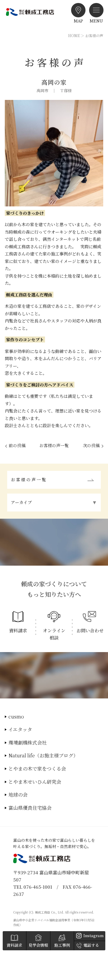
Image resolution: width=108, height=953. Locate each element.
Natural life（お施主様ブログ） (43, 755)
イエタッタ (20, 729)
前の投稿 (17, 445)
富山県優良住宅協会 (30, 807)
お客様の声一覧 (54, 445)
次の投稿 (91, 445)
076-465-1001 (37, 887)
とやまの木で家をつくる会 (37, 768)
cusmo (16, 716)
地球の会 (18, 794)
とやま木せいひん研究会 (34, 781)
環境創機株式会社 (27, 742)
